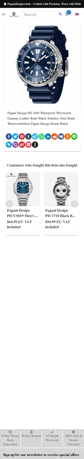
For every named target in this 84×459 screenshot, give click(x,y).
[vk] (61, 137)
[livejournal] (9, 145)
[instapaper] (35, 145)
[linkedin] (48, 137)
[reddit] (54, 137)
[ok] (67, 137)
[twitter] (15, 137)
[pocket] (28, 145)
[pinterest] (22, 137)
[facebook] (9, 137)
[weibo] (22, 145)
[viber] (15, 145)
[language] (77, 14)
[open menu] (3, 14)
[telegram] (35, 137)
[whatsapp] (41, 137)
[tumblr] (28, 137)
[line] (74, 137)
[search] (60, 14)
